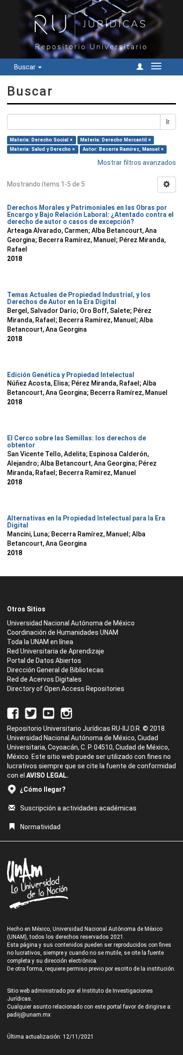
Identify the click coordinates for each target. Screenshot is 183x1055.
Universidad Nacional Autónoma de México (71, 623)
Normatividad (40, 827)
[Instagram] (66, 712)
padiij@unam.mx (29, 1014)
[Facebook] (13, 712)
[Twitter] (31, 712)
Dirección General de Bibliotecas (55, 670)
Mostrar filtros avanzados (137, 162)
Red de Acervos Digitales (44, 679)
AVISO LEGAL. (47, 775)
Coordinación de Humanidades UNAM (62, 632)
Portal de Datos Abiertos (44, 660)
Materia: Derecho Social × (41, 140)
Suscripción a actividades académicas (78, 808)
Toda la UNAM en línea (40, 642)
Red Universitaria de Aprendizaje (55, 651)
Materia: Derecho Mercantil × (115, 140)
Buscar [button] (25, 67)
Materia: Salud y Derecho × (42, 149)
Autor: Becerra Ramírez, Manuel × (123, 149)
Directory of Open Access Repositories (65, 688)
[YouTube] (48, 712)
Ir (168, 122)
